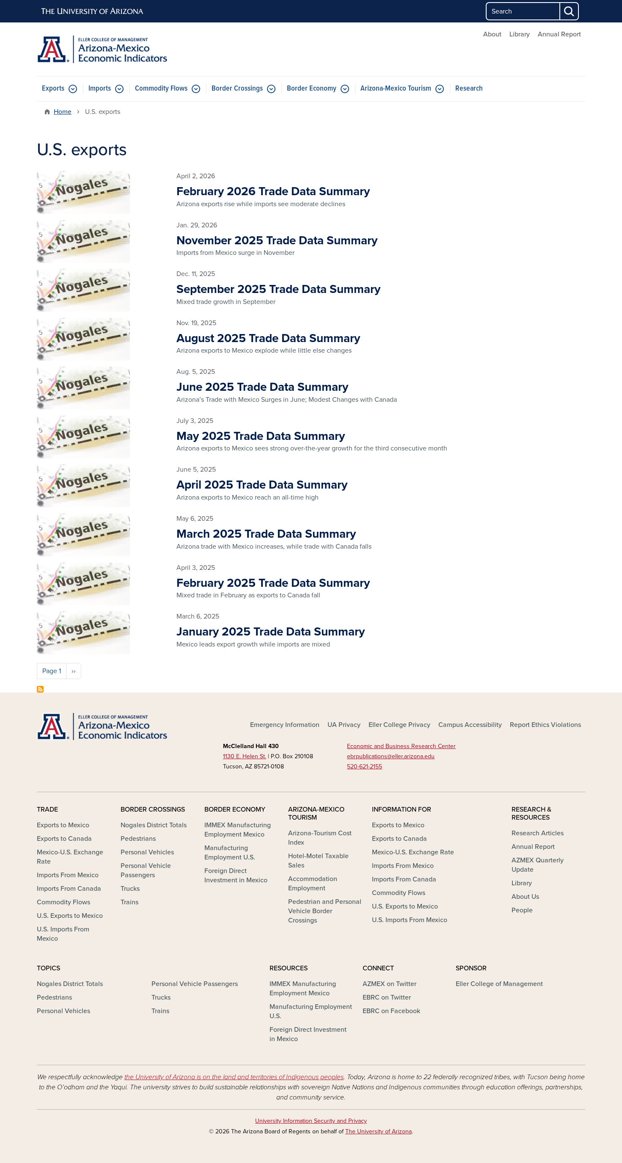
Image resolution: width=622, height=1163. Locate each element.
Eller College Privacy (399, 725)
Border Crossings (237, 89)
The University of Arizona (378, 1131)
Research (469, 89)
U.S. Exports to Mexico (70, 916)
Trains (129, 902)
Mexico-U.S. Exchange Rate (70, 857)
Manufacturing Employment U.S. (229, 853)
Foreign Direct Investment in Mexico (235, 875)
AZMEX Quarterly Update (538, 865)
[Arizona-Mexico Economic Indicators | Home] (125, 49)
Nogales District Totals (154, 825)
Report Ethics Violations (545, 725)
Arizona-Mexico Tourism (396, 89)
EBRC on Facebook (391, 1011)
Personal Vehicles (147, 852)
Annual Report (559, 34)
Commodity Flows (161, 89)
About (492, 34)
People (522, 910)
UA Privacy (344, 725)
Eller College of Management (499, 984)
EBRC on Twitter (387, 997)
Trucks (130, 888)
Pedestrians (138, 838)
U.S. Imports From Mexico (63, 934)
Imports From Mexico (68, 875)
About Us (525, 896)
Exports (53, 89)
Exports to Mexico (63, 825)
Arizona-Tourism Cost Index (320, 838)
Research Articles (538, 833)
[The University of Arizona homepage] (93, 11)
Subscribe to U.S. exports (40, 689)
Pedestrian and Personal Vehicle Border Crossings (324, 911)
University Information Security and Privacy (311, 1120)
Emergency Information (284, 725)
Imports (99, 89)
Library (519, 34)
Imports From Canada (69, 888)
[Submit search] (569, 11)
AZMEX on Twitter (389, 984)
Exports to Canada (64, 838)
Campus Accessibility (470, 725)
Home (63, 112)
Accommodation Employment (312, 883)
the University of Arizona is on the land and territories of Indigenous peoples (234, 1077)
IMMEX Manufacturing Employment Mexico (237, 830)
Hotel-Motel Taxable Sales (318, 861)
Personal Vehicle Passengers (146, 870)
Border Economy (311, 89)
